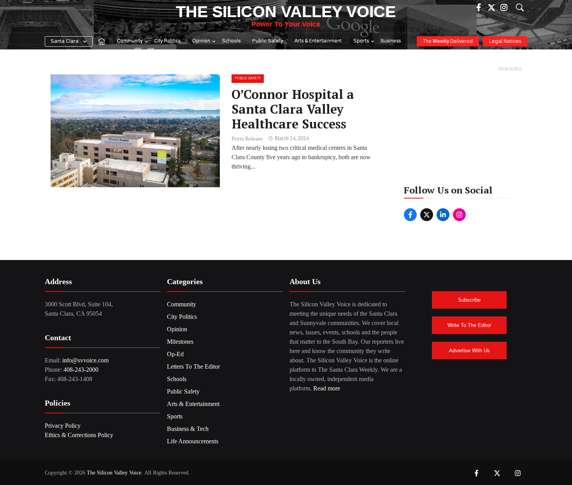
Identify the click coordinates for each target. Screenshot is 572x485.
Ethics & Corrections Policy (79, 435)
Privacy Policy (63, 425)
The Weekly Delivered (448, 41)
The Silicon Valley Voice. (114, 473)
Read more (326, 388)
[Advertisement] (463, 122)
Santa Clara (65, 41)
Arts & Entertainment (318, 41)
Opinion (201, 41)
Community (129, 41)
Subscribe (469, 300)
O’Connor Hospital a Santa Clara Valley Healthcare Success (293, 109)
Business (391, 41)
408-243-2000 (80, 369)
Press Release (247, 138)
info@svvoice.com (85, 360)
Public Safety (267, 41)
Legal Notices (505, 41)
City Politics (167, 41)
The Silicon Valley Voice (286, 12)
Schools (231, 41)
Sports (361, 41)
